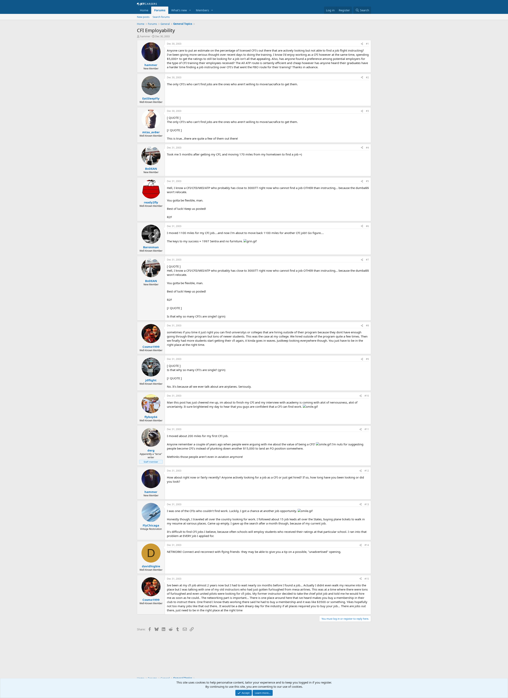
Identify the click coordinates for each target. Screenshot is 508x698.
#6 (367, 226)
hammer (145, 36)
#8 (367, 325)
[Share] (362, 44)
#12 (367, 470)
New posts (143, 17)
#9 (367, 359)
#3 (367, 111)
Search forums (161, 17)
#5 (367, 181)
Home (144, 10)
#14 (367, 545)
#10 (367, 395)
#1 (367, 43)
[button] (190, 10)
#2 (367, 77)
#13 (367, 504)
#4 (367, 147)
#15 (367, 578)
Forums (159, 10)
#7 (367, 259)
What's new (179, 10)
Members (202, 10)
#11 (367, 429)
